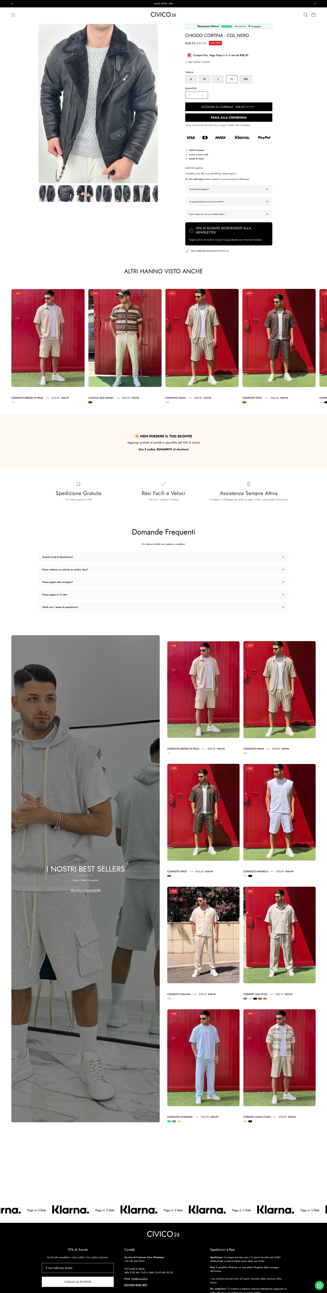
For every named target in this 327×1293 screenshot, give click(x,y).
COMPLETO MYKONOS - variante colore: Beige (179, 1121)
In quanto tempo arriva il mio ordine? (206, 201)
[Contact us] (319, 1285)
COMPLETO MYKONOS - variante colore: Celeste (169, 1121)
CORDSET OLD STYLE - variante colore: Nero (255, 999)
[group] (163, 3)
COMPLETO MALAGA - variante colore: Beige (169, 999)
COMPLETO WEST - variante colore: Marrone (244, 402)
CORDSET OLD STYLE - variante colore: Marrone (260, 999)
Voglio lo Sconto (77, 1282)
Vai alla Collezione (86, 890)
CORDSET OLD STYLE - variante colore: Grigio (245, 999)
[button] (306, 15)
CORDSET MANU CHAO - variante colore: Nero (250, 1121)
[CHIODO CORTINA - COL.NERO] (47, 193)
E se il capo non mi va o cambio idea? (206, 214)
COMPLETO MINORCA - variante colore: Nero (250, 876)
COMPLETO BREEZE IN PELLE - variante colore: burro (13, 402)
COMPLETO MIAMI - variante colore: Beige (167, 402)
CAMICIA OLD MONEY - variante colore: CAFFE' (90, 402)
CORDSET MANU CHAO (256, 1117)
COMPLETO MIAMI (175, 398)
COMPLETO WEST (252, 398)
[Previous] (12, 3)
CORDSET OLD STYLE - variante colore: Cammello (265, 999)
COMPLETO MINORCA (255, 871)
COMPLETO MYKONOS (180, 1117)
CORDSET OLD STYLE (255, 994)
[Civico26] (163, 14)
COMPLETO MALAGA (179, 994)
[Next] (315, 3)
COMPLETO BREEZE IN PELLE (27, 398)
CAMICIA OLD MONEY (101, 398)
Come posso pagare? (199, 189)
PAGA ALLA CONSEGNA (229, 117)
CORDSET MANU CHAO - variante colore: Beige (245, 1121)
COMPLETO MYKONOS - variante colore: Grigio (174, 1121)
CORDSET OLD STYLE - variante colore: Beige (250, 999)
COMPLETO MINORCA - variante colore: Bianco (321, 402)
